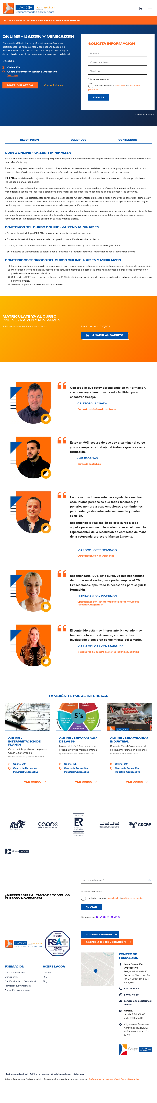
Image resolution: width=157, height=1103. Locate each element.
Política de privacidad (16, 1074)
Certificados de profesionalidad (20, 981)
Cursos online (24, 20)
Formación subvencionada (18, 986)
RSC (45, 977)
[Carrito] (140, 8)
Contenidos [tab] (127, 140)
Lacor (6, 20)
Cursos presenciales (15, 972)
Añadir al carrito (107, 335)
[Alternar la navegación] (150, 8)
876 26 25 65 (131, 988)
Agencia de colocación (106, 942)
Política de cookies (39, 1074)
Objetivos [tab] (78, 140)
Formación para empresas (17, 990)
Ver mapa (12, 75)
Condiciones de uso (61, 1074)
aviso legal (120, 85)
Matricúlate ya (20, 85)
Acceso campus (99, 934)
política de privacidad (132, 898)
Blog (45, 981)
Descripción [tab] (29, 140)
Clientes (47, 972)
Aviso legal (78, 1074)
